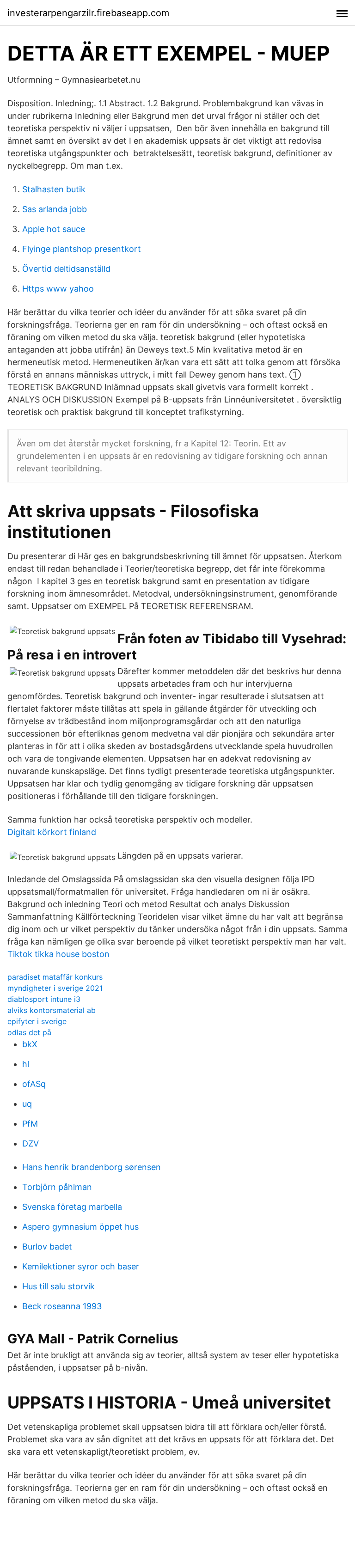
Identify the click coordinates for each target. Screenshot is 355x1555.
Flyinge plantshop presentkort (81, 249)
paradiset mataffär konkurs (55, 977)
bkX (29, 1044)
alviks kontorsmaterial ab (51, 1010)
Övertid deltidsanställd (66, 269)
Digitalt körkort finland (51, 832)
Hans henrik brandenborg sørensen (91, 1167)
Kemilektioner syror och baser (80, 1266)
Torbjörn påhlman (57, 1187)
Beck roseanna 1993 (62, 1306)
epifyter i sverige (37, 1021)
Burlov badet (47, 1246)
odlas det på (29, 1032)
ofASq (34, 1084)
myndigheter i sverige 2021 (55, 988)
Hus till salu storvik (58, 1286)
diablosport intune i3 (43, 999)
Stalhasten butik (54, 189)
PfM (30, 1123)
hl (25, 1064)
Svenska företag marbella (72, 1207)
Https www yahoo (58, 288)
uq (27, 1104)
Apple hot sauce (53, 229)
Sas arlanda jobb (54, 209)
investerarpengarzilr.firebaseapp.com (88, 13)
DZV (30, 1143)
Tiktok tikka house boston (58, 954)
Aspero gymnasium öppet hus (80, 1227)
